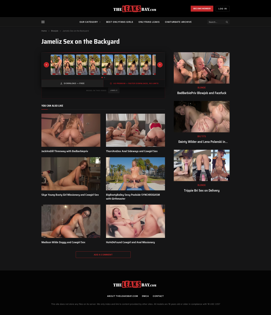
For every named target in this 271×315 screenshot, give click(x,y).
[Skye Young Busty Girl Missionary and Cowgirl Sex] (70, 174)
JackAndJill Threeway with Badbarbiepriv (64, 151)
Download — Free (74, 83)
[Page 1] (102, 77)
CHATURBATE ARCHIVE (178, 22)
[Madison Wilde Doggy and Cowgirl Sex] (70, 221)
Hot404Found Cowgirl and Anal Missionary (130, 242)
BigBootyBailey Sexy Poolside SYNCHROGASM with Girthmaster (133, 197)
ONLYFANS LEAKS (149, 22)
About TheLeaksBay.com (122, 296)
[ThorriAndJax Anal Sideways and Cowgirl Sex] (135, 130)
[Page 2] (104, 77)
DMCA (145, 296)
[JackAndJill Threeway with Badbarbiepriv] (70, 130)
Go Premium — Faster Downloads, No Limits (136, 83)
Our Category (89, 22)
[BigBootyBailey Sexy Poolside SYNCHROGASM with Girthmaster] (135, 174)
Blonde (202, 87)
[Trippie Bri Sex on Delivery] (202, 165)
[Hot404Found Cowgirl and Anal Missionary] (135, 221)
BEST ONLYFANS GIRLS (119, 22)
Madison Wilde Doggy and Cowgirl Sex (63, 242)
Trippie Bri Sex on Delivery (202, 190)
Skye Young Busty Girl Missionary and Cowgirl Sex (70, 195)
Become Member (202, 8)
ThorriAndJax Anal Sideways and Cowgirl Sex (132, 151)
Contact (158, 296)
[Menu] (43, 22)
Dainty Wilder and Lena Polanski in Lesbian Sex (201, 142)
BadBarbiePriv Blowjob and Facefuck (201, 93)
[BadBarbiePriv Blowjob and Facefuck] (202, 68)
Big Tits (201, 136)
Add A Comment (103, 254)
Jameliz (114, 90)
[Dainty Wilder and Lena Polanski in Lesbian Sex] (202, 116)
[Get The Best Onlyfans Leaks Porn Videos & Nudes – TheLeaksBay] (135, 8)
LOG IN (222, 8)
